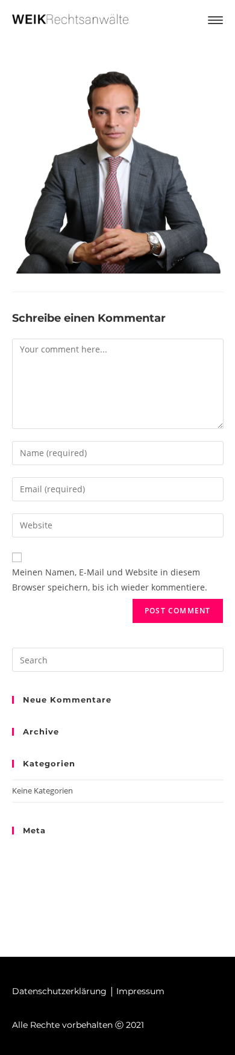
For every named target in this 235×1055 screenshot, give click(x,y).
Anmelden (30, 853)
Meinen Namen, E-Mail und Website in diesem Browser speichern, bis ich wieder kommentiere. (109, 579)
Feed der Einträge (43, 867)
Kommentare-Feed (46, 880)
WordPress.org (38, 895)
